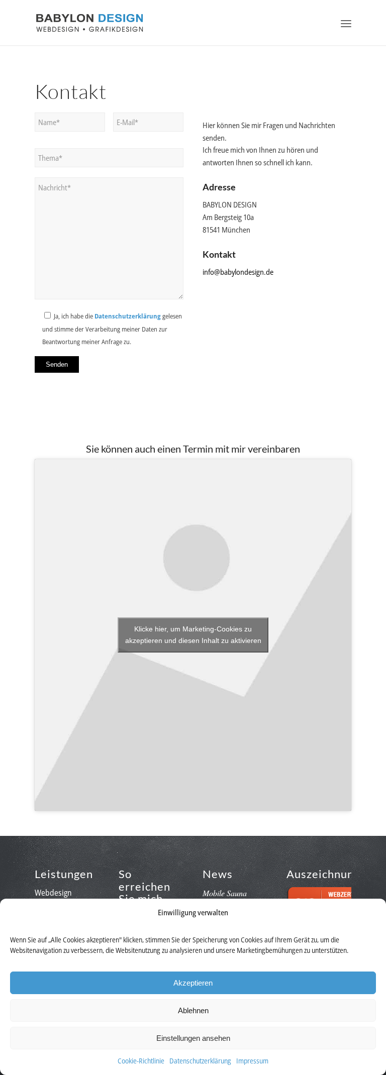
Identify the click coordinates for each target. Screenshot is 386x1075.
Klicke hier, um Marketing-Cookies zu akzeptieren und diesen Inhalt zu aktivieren (193, 634)
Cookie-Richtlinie (141, 1060)
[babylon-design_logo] (89, 22)
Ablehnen (193, 1010)
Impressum (252, 1060)
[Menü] (346, 22)
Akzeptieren (193, 983)
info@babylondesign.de (238, 272)
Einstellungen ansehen (193, 1038)
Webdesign (53, 892)
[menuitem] (346, 22)
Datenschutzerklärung (200, 1060)
